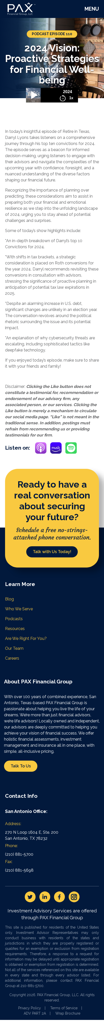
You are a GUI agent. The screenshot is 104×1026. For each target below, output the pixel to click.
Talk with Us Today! (52, 551)
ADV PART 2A (35, 1013)
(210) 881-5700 (19, 854)
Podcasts (14, 618)
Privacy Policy (29, 1008)
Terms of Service (63, 1008)
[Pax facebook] (59, 896)
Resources (15, 628)
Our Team (14, 648)
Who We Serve (19, 608)
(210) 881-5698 (19, 870)
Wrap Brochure (67, 1013)
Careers (12, 658)
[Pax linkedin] (44, 896)
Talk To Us (21, 766)
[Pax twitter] (30, 896)
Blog (9, 599)
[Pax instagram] (74, 896)
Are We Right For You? (26, 638)
